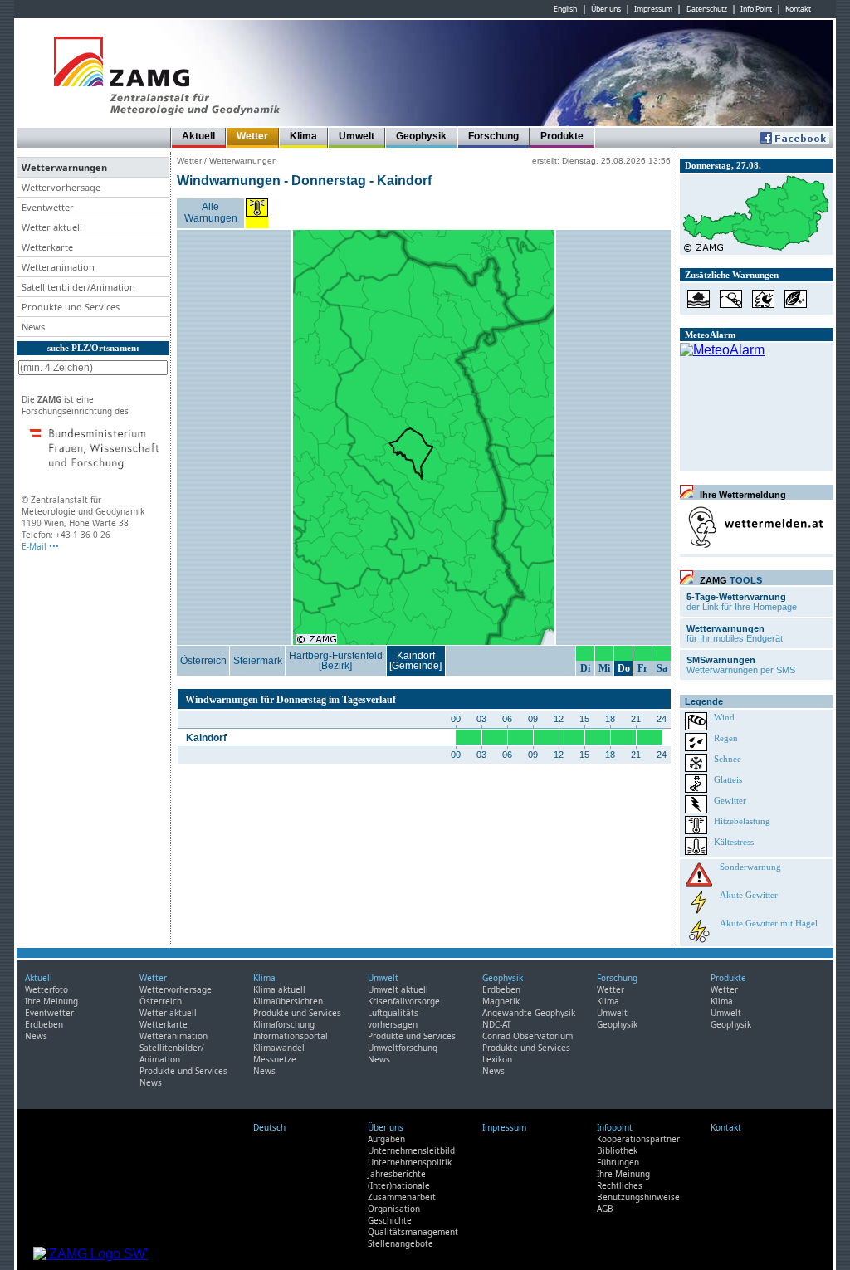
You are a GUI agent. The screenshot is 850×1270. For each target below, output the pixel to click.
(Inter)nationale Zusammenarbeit (402, 1191)
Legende (704, 701)
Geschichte (390, 1220)
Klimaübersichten (288, 1001)
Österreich (203, 661)
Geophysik (421, 136)
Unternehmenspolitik (410, 1162)
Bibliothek (617, 1150)
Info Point (756, 9)
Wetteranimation (173, 1036)
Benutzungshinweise (638, 1197)
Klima (303, 136)
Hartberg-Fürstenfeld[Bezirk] (336, 661)
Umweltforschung (402, 1047)
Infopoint (615, 1127)
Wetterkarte (163, 1024)
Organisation (394, 1208)
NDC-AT (496, 1024)
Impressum (653, 9)
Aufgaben (386, 1139)
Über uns (606, 9)
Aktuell (198, 136)
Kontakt (798, 9)
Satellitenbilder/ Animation (171, 1053)
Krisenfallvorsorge (404, 1001)
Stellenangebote (400, 1243)
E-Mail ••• (40, 546)
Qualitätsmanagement (413, 1232)
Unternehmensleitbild (411, 1150)
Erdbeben (44, 1024)
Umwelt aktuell (398, 989)
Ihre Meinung (51, 1001)
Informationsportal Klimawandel (290, 1041)
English (565, 9)
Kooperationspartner (638, 1139)
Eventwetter (49, 1012)
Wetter (252, 136)
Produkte (562, 136)
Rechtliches (619, 1185)
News (36, 1036)
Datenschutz (706, 9)
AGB (605, 1208)
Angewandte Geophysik (528, 1012)
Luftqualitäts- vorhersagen (394, 1018)
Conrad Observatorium (527, 1036)
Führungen (618, 1162)
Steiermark (257, 661)
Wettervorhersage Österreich (175, 995)
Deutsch (269, 1127)
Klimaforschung (284, 1024)
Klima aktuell (279, 989)
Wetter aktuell (168, 1012)
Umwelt (356, 136)
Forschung (493, 136)
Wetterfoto (46, 989)
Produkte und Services (183, 1071)
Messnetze (274, 1059)
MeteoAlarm (710, 334)
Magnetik (501, 1001)
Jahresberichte (397, 1174)
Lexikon (497, 1059)
